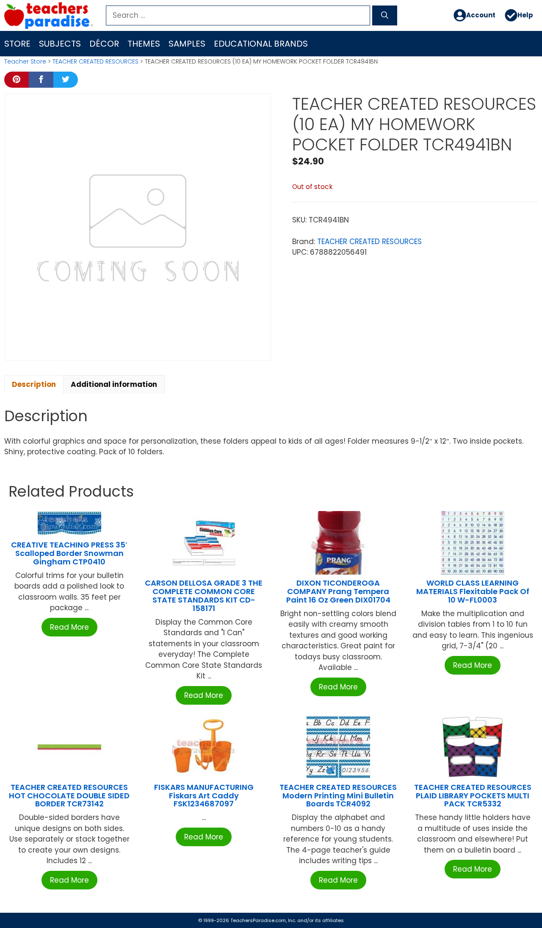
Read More (69, 627)
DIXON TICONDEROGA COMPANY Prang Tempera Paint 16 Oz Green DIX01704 (338, 591)
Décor (104, 44)
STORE (17, 44)
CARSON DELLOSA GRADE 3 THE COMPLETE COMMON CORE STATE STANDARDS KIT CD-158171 (204, 595)
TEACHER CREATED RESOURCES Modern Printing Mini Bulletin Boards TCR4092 (338, 795)
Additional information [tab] (114, 384)
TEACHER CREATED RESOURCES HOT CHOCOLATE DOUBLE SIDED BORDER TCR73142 (69, 795)
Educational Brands (261, 44)
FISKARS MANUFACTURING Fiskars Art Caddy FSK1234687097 (204, 795)
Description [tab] (34, 384)
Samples (187, 44)
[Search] (384, 16)
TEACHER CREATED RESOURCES (95, 61)
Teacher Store (25, 61)
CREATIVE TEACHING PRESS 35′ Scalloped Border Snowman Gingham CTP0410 (69, 553)
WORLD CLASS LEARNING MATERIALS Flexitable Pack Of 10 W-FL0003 (472, 591)
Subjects (60, 44)
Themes (143, 44)
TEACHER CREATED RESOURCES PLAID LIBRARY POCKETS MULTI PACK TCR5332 (472, 795)
